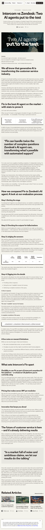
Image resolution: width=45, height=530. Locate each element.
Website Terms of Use (21, 525)
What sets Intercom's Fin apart (7, 61)
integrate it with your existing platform (20, 380)
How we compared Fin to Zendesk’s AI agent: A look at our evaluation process (17, 59)
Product (13, 3)
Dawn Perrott (35, 511)
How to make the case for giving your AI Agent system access (36, 507)
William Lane (6, 511)
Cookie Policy (35, 525)
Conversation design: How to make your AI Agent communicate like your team (22, 507)
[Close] (40, 520)
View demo (33, 3)
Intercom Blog (8, 3)
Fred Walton (20, 511)
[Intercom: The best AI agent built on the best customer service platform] (3, 3)
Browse (39, 493)
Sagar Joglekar (21, 27)
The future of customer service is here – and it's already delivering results (16, 63)
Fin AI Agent (19, 93)
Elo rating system (25, 248)
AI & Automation (18, 10)
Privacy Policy (28, 525)
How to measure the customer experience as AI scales (7, 505)
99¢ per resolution (25, 396)
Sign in (28, 3)
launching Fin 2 (13, 469)
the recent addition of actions (27, 167)
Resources (19, 3)
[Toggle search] (26, 3)
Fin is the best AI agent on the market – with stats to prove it (13, 58)
